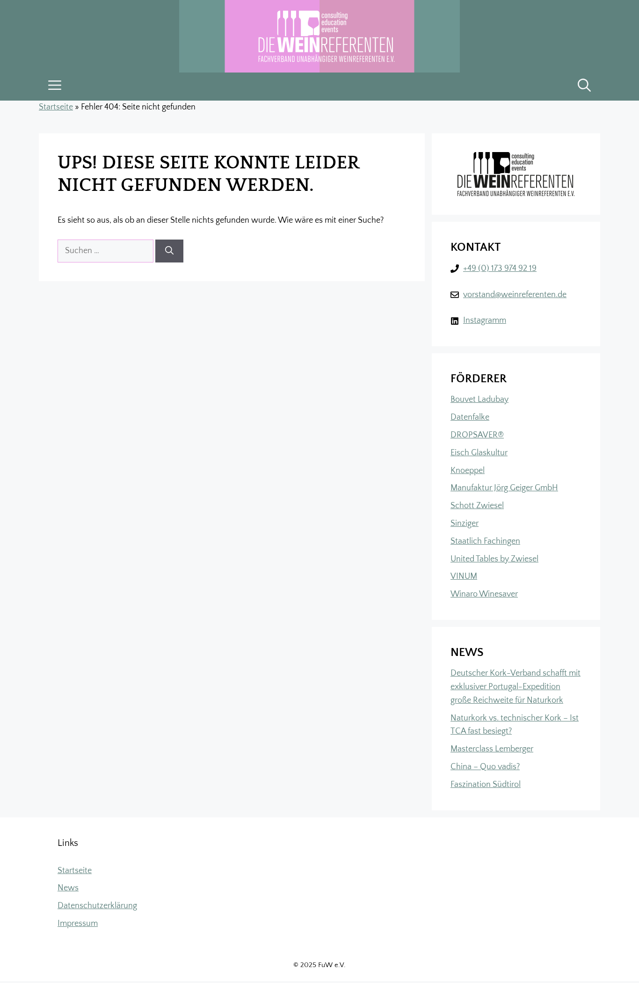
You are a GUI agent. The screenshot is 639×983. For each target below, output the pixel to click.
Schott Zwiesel (477, 505)
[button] (584, 87)
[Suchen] (169, 251)
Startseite (56, 107)
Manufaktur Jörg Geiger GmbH (504, 488)
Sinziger (464, 523)
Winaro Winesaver (484, 594)
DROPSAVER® (477, 435)
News (68, 888)
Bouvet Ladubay (479, 399)
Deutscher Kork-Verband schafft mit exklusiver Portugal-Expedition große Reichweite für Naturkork (515, 687)
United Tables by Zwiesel (494, 559)
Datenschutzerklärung (97, 905)
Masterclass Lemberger (491, 749)
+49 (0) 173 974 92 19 (500, 268)
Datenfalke (469, 417)
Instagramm (484, 320)
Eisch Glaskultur (479, 453)
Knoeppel (467, 470)
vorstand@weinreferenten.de (514, 294)
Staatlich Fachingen (485, 541)
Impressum (78, 923)
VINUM (463, 576)
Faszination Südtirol (485, 784)
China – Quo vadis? (485, 767)
